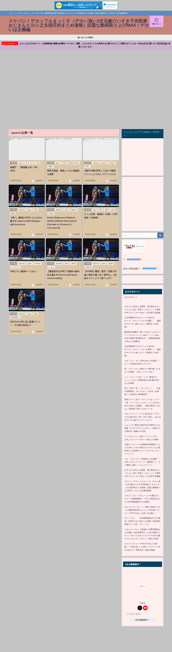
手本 (35, 209)
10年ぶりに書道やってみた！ (24, 271)
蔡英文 (51, 166)
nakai (112, 209)
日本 (100, 209)
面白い (88, 166)
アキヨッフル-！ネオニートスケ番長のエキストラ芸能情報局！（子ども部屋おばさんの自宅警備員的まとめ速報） (142, 499)
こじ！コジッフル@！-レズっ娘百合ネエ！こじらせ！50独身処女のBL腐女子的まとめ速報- (141, 380)
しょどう (51, 267)
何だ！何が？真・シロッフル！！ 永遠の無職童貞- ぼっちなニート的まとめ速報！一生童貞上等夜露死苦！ (142, 391)
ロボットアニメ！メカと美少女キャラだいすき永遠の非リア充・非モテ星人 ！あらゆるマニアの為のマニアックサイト (142, 417)
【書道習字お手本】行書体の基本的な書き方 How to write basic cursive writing (63, 274)
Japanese (96, 163)
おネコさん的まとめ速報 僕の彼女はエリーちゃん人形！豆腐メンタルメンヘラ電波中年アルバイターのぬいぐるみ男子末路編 (142, 309)
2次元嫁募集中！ (142, 620)
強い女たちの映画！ (86, 37)
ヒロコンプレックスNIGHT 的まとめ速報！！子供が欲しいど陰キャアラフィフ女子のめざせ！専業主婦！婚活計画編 (142, 547)
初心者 (73, 263)
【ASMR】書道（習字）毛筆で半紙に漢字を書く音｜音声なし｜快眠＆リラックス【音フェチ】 (100, 274)
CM (38, 163)
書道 (13, 213)
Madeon (74, 209)
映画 (35, 313)
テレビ (32, 163)
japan (20, 163)
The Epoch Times (73, 163)
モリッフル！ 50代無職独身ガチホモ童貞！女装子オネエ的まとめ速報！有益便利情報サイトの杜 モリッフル (142, 521)
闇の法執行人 (16, 317)
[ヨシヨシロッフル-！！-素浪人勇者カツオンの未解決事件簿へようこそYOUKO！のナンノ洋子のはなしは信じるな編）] (142, 510)
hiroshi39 (39, 180)
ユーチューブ (16, 267)
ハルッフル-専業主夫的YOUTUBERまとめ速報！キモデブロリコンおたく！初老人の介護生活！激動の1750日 (142, 428)
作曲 (106, 209)
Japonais (88, 267)
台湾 (63, 163)
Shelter (51, 213)
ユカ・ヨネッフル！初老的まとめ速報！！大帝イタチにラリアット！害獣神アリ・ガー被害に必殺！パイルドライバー (142, 462)
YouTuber (112, 163)
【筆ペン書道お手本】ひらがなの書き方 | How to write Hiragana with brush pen (26, 221)
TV (26, 163)
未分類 (13, 163)
